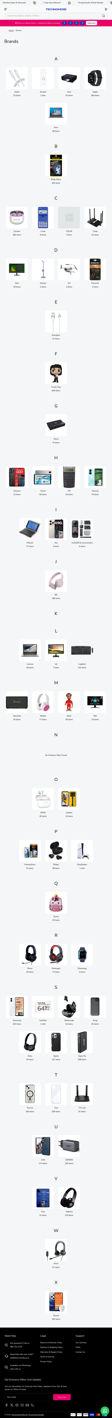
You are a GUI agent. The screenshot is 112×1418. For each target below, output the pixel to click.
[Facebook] (6, 1405)
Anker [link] (17, 91)
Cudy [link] (95, 231)
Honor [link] (43, 490)
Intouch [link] (30, 542)
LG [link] (56, 664)
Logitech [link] (82, 664)
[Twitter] (11, 1405)
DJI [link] (69, 283)
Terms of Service (47, 1356)
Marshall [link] (17, 715)
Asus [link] (56, 127)
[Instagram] (17, 1405)
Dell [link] (17, 283)
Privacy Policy (46, 1361)
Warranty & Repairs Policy (51, 1352)
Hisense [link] (16, 490)
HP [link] (69, 490)
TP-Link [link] (82, 1107)
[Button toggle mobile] (6, 9)
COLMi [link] (69, 231)
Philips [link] (56, 864)
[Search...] (103, 16)
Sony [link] (30, 1056)
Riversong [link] (82, 968)
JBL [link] (56, 594)
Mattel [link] (43, 715)
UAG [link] (43, 1159)
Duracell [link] (95, 283)
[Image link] (16, 83)
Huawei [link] (95, 490)
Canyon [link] (17, 231)
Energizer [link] (56, 335)
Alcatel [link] (43, 91)
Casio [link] (43, 231)
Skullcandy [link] (69, 1020)
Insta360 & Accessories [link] (82, 542)
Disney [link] (43, 283)
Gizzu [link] (56, 438)
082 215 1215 (16, 1346)
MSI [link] (95, 715)
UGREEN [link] (69, 1159)
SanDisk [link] (43, 1020)
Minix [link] (69, 715)
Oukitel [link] (69, 812)
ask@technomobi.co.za (19, 1358)
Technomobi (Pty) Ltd (19, 1414)
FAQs (78, 1347)
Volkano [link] (69, 1211)
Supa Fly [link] (82, 1056)
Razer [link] (30, 968)
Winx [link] (56, 1263)
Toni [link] (56, 1107)
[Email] (27, 1405)
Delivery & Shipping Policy (51, 1347)
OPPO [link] (43, 812)
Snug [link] (95, 1020)
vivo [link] (43, 1211)
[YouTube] (22, 1405)
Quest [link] (56, 916)
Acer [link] (69, 91)
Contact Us (80, 1352)
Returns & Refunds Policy (51, 1342)
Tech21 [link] (30, 1107)
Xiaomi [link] (56, 1315)
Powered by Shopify (36, 1414)
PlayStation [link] (82, 864)
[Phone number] (32, 1405)
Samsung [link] (17, 1020)
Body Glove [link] (56, 179)
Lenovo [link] (30, 664)
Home (11, 30)
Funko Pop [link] (56, 387)
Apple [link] (95, 91)
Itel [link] (56, 542)
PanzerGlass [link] (30, 864)
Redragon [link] (56, 968)
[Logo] (56, 9)
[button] (106, 9)
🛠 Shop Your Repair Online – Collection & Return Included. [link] (49, 23)
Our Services (81, 1342)
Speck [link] (56, 1056)
